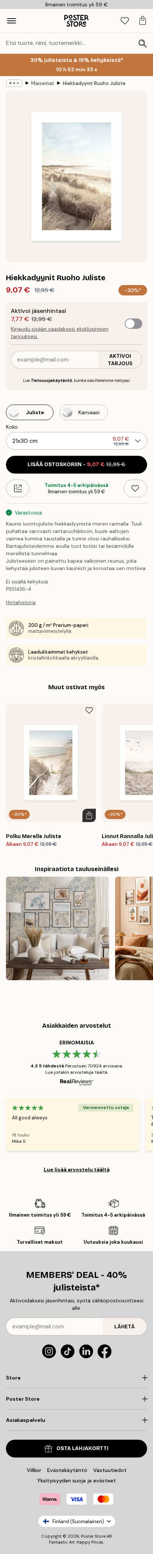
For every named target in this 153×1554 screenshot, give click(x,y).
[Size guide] (17, 488)
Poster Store (93, 1536)
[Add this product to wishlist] (135, 488)
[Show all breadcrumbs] (14, 83)
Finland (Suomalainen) (78, 1521)
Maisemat (42, 83)
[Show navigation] (11, 21)
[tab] (125, 21)
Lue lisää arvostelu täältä (77, 1169)
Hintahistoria (21, 602)
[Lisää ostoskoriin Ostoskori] (89, 815)
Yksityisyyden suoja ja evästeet (76, 1480)
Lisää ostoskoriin (76, 464)
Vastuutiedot (110, 1470)
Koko (12, 426)
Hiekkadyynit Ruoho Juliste (94, 83)
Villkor (34, 1470)
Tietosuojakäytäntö (51, 380)
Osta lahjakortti (82, 1448)
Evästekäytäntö (67, 1470)
